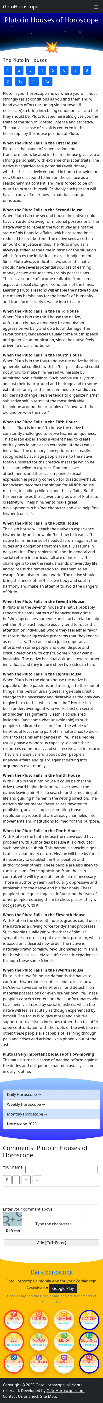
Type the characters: (53, 1224)
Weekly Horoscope (24, 1104)
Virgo (39, 1340)
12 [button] (47, 81)
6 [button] (64, 70)
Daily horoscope (52, 1272)
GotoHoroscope (20, 6)
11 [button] (34, 81)
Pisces (89, 1361)
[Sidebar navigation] (96, 6)
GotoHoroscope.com (65, 1390)
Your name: (13, 1167)
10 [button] (20, 81)
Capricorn (39, 1361)
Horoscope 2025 (22, 1124)
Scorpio (89, 1340)
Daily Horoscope (22, 1094)
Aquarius (64, 1361)
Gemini (64, 1318)
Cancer (89, 1318)
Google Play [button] (63, 1288)
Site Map (48, 1396)
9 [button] (8, 81)
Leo (13, 1340)
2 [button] (19, 70)
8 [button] (87, 70)
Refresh (13, 1230)
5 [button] (53, 70)
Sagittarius (14, 1361)
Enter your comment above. (28, 1209)
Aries (14, 1318)
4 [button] (42, 70)
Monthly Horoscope (25, 1114)
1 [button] (8, 70)
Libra (64, 1340)
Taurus (39, 1318)
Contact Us (13, 1396)
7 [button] (75, 70)
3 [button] (30, 70)
